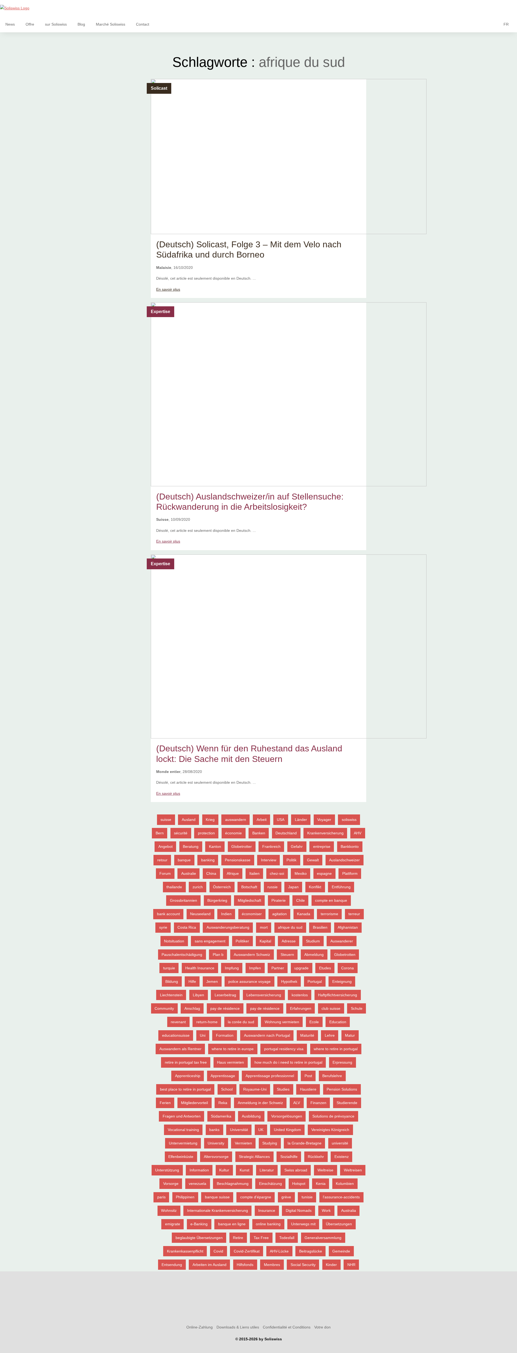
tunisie (307, 1197)
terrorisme (329, 914)
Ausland (188, 819)
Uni (202, 1035)
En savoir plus (168, 289)
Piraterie (278, 900)
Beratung (190, 846)
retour (162, 860)
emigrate (172, 1224)
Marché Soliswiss (110, 24)
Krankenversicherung (325, 833)
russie (272, 887)
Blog (81, 24)
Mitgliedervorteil (194, 1103)
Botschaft (249, 887)
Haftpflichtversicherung (337, 995)
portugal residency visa (283, 1049)
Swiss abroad (295, 1170)
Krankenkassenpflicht (185, 1251)
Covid (218, 1251)
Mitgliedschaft (249, 900)
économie (233, 833)
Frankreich (271, 846)
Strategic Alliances (254, 1156)
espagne (324, 873)
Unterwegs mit (303, 1224)
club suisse (331, 1008)
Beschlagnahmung (233, 1183)
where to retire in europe (233, 1049)
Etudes (325, 968)
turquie (169, 968)
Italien (254, 873)
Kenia (321, 1183)
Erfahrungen (300, 1008)
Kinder (331, 1264)
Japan (293, 887)
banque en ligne (232, 1224)
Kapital (265, 941)
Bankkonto (350, 846)
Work (326, 1210)
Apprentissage (223, 1076)
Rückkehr (316, 1156)
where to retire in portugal (336, 1049)
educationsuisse (176, 1035)
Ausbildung (251, 1116)
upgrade (301, 968)
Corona (347, 968)
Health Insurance (199, 968)
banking (208, 860)
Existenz (341, 1156)
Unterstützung (167, 1170)
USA (280, 819)
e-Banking (199, 1224)
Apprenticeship (187, 1076)
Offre (30, 24)
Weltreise (325, 1170)
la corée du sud (241, 1022)
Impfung (232, 968)
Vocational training (183, 1130)
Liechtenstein (171, 995)
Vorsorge (171, 1183)
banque (184, 860)
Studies (283, 1089)
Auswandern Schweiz (252, 954)
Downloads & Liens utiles (237, 1327)
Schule (356, 1008)
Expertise (160, 311)
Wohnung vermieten (282, 1022)
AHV (357, 833)
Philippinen (185, 1197)
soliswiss (349, 819)
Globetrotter (241, 846)
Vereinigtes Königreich (330, 1130)
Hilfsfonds (245, 1264)
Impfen (255, 968)
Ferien (165, 1103)
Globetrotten (344, 954)
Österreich (222, 887)
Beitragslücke (310, 1251)
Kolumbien (345, 1183)
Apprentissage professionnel (270, 1076)
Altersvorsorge (216, 1156)
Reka (222, 1103)
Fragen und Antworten (182, 1116)
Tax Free (261, 1238)
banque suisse (217, 1197)
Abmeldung (314, 954)
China (211, 873)
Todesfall (286, 1238)
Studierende (347, 1103)
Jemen (212, 981)
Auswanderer (341, 941)
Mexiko (301, 873)
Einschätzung (270, 1183)
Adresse (289, 941)
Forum (165, 873)
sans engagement (210, 941)
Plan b (218, 954)
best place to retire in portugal (185, 1089)
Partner (277, 968)
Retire (238, 1238)
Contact (142, 24)
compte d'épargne (255, 1197)
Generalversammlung (323, 1238)
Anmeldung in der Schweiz (260, 1103)
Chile (300, 900)
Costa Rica (186, 927)
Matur (350, 1035)
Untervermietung (183, 1143)
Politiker (242, 941)
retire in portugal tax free (186, 1062)
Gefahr (297, 846)
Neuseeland (200, 914)
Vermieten (243, 1143)
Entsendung (172, 1264)
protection (206, 833)
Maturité (307, 1035)
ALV (296, 1103)
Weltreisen (353, 1170)
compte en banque (331, 900)
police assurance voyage (249, 981)
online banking (268, 1224)
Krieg (210, 819)
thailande (174, 887)
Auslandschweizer (344, 860)
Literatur (267, 1170)
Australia (348, 1210)
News (10, 24)
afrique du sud (290, 927)
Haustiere (308, 1089)
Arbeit (262, 819)
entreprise (321, 846)
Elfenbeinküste (180, 1156)
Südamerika (221, 1116)
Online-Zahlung (199, 1327)
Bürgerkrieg (217, 900)
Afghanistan (348, 927)
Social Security (303, 1264)
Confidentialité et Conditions (286, 1327)
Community (164, 1008)
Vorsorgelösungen (286, 1116)
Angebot (165, 846)
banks (214, 1130)
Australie (188, 873)
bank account (168, 914)
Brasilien (320, 927)
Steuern (287, 954)
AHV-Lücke (279, 1251)
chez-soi (277, 873)
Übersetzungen (339, 1224)
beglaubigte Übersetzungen (199, 1238)
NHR (351, 1264)
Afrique (233, 873)
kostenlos (300, 995)
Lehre (330, 1035)
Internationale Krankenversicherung (217, 1210)
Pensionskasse (237, 860)
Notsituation (174, 941)
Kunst (244, 1170)
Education (337, 1022)
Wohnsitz (169, 1210)
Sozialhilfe (289, 1156)
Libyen (198, 995)
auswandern (235, 819)
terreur (354, 914)
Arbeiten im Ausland (209, 1264)
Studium (313, 941)
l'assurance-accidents (341, 1197)
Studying (269, 1143)
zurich (198, 887)
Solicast (159, 88)
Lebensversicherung (263, 995)
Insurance (266, 1210)
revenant (178, 1022)
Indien (226, 914)
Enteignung (342, 981)
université (340, 1143)
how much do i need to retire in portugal (288, 1062)
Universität (239, 1130)
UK (260, 1130)
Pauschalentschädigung (182, 954)
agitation (279, 914)
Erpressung (342, 1062)
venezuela (197, 1183)
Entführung (341, 887)
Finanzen (318, 1103)
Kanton (215, 846)
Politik (291, 860)
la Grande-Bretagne (305, 1143)
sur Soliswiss (56, 24)
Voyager (324, 819)
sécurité (180, 833)
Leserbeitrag (225, 995)
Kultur (224, 1170)
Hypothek (289, 981)
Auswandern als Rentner (180, 1049)
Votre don (322, 1327)
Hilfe (192, 981)
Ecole (314, 1022)
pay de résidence (225, 1008)
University (216, 1143)
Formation (224, 1035)
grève (286, 1197)
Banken (258, 833)
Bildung (171, 981)
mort (264, 927)
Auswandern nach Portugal (267, 1035)
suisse (165, 819)
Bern (160, 833)
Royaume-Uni (255, 1089)
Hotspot (298, 1183)
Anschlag (192, 1008)
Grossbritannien (183, 900)
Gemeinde (341, 1251)
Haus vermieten (230, 1062)
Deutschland (286, 833)
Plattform (350, 873)
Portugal (315, 981)
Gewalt (313, 860)
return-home (207, 1022)
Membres (272, 1264)
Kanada (303, 914)
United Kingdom (287, 1130)
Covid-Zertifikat (247, 1251)
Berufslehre (332, 1076)
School (227, 1089)
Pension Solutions (342, 1089)
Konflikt (315, 887)
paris (161, 1197)
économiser (252, 914)
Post (308, 1076)
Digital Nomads (299, 1210)
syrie (163, 927)
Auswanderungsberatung (228, 927)
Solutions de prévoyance (333, 1116)
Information (199, 1170)
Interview (268, 860)
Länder (301, 819)
